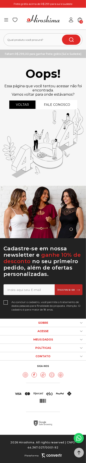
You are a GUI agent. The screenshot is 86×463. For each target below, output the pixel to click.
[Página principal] (43, 18)
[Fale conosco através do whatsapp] (79, 438)
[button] (79, 452)
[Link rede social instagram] (25, 374)
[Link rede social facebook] (34, 374)
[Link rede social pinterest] (60, 374)
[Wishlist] (15, 19)
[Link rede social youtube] (51, 374)
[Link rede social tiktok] (43, 374)
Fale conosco (57, 105)
